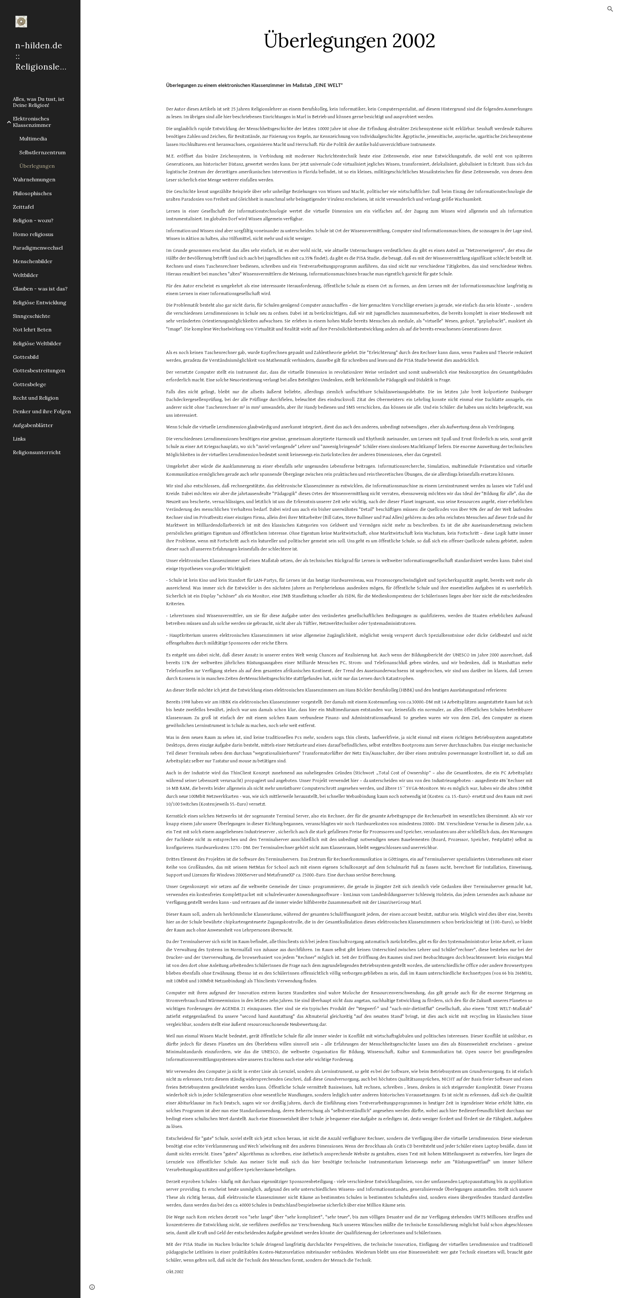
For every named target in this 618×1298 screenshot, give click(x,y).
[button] (610, 9)
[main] (349, 40)
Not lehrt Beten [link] (32, 329)
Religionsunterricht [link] (37, 452)
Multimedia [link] (33, 138)
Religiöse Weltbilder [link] (37, 343)
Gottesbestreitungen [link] (39, 370)
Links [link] (19, 438)
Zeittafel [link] (23, 207)
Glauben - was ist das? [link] (40, 288)
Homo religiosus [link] (33, 234)
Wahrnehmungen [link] (34, 179)
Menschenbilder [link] (32, 261)
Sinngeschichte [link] (31, 316)
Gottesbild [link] (26, 357)
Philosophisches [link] (32, 193)
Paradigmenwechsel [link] (38, 247)
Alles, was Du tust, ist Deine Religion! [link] (38, 102)
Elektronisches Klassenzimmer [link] (32, 121)
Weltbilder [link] (25, 275)
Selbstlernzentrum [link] (42, 152)
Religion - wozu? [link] (33, 220)
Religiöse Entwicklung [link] (39, 302)
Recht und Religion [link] (36, 398)
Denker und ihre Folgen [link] (42, 411)
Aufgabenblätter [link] (33, 425)
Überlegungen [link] (37, 166)
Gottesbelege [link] (29, 384)
